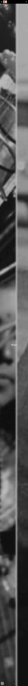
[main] (14, 345)
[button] (1, 2)
